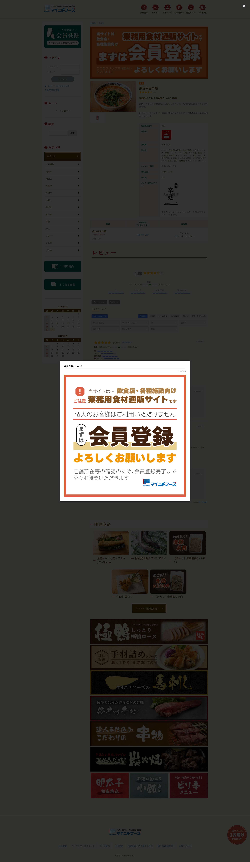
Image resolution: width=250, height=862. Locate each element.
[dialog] (125, 431)
